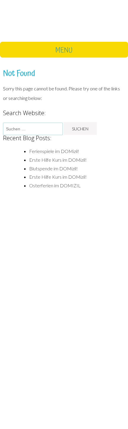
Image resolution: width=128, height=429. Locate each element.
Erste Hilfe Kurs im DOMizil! (58, 160)
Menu (64, 50)
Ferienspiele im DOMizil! (54, 151)
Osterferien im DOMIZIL (55, 185)
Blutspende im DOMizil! (53, 168)
